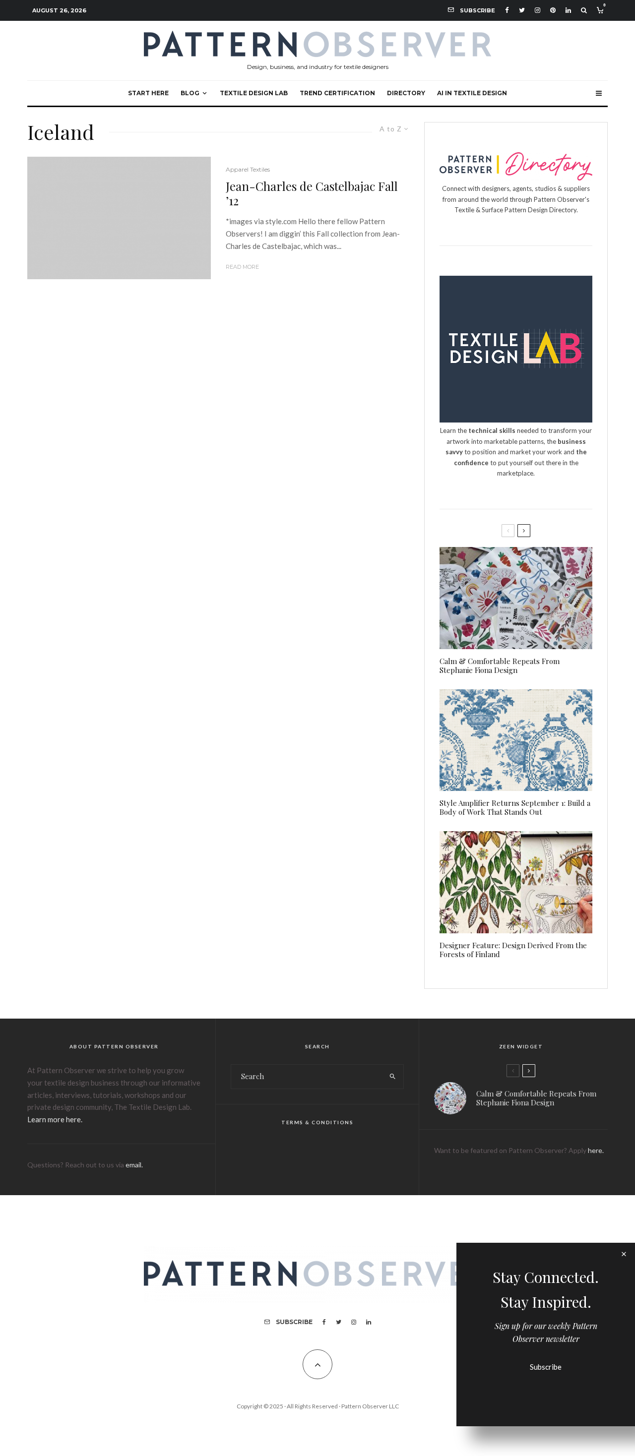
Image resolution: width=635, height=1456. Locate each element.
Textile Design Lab (254, 93)
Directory (406, 93)
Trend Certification (337, 93)
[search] (392, 1077)
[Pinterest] (553, 10)
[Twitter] (522, 10)
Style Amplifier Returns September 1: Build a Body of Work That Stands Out (515, 807)
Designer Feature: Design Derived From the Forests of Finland (513, 950)
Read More (242, 266)
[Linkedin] (568, 10)
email (133, 1164)
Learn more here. (54, 1119)
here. (596, 1150)
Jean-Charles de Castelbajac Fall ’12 (312, 193)
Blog (190, 93)
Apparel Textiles (248, 169)
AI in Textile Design (472, 93)
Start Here (148, 93)
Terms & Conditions (317, 1122)
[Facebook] (507, 10)
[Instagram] (537, 10)
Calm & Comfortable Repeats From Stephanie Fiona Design (500, 665)
